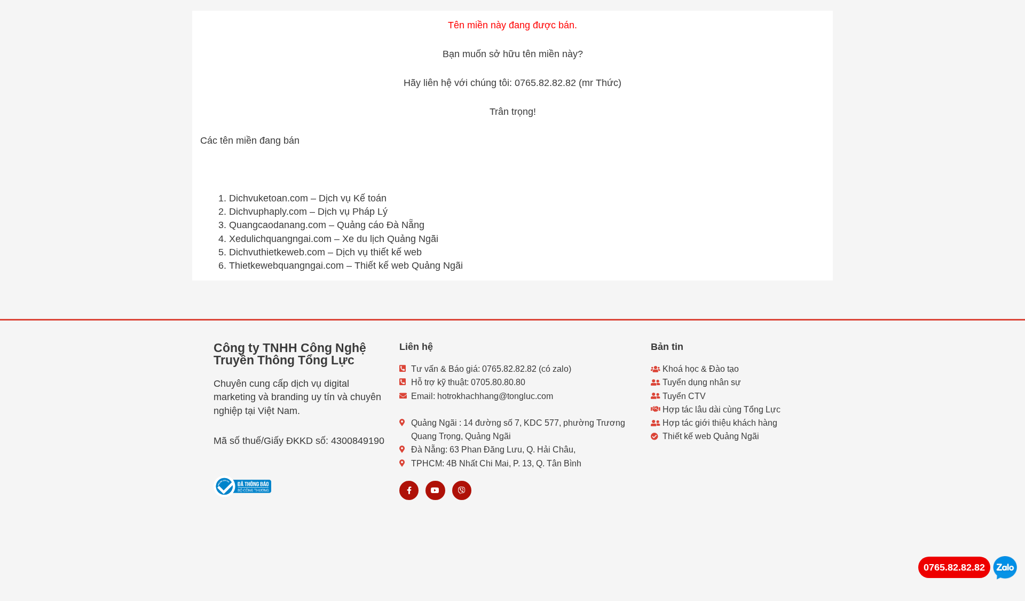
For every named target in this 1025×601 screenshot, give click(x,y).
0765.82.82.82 (954, 567)
